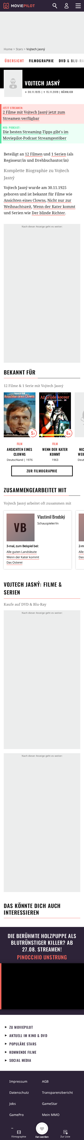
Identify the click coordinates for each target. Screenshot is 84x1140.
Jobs (12, 1103)
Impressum (18, 1081)
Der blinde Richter (48, 212)
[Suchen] (55, 6)
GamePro (16, 1114)
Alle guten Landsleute (22, 552)
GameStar (49, 1103)
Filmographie (41, 60)
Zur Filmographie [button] (42, 470)
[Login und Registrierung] (66, 6)
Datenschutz (19, 1092)
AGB (45, 1081)
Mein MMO (51, 1114)
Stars (19, 49)
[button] (19, 1134)
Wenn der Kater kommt (54, 206)
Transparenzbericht (57, 1092)
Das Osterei (14, 562)
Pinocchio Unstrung (42, 957)
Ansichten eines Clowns (25, 200)
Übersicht (14, 60)
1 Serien (58, 154)
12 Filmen (33, 154)
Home (8, 49)
